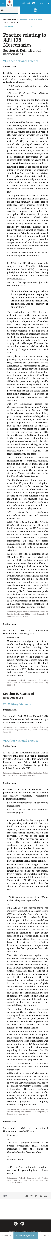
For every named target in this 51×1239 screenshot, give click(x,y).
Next (45, 1235)
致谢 (28, 3)
